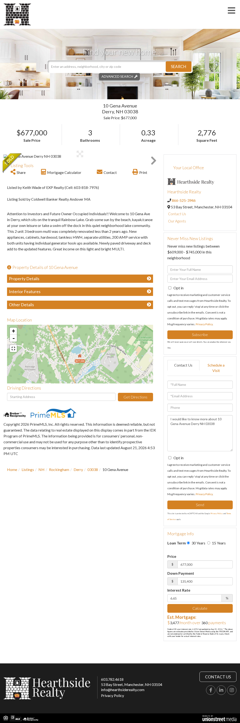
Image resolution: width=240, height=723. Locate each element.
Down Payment (180, 573)
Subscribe (200, 334)
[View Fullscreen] (13, 348)
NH (41, 469)
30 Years (198, 543)
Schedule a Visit (216, 368)
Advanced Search (117, 76)
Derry (78, 469)
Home (12, 469)
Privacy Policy (204, 324)
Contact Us (177, 213)
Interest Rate (178, 590)
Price (171, 556)
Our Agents (177, 221)
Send (200, 504)
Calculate (199, 608)
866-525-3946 (184, 200)
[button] (178, 66)
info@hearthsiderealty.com (122, 689)
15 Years (218, 543)
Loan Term (176, 543)
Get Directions (135, 397)
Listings (28, 469)
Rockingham (59, 469)
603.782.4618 (112, 679)
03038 (92, 469)
